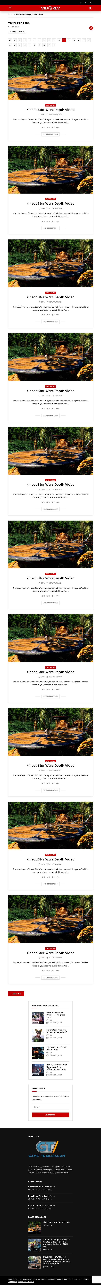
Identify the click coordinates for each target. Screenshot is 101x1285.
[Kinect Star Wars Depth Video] (34, 1228)
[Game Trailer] (50, 8)
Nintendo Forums (40, 1279)
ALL (10, 40)
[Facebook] (80, 2)
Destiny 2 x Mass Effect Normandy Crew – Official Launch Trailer (56, 1067)
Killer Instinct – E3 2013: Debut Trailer (56, 1048)
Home (10, 14)
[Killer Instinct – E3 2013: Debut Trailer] (38, 1053)
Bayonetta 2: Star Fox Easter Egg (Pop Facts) (56, 1031)
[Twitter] (85, 2)
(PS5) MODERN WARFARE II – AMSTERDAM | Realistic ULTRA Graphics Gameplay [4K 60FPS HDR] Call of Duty (57, 1260)
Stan (43, 115)
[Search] (90, 8)
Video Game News (54, 1279)
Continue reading (50, 134)
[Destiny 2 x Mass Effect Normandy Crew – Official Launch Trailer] (38, 1070)
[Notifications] (90, 2)
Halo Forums (78, 1279)
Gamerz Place (67, 1279)
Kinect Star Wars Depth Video (50, 110)
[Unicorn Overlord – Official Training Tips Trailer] (38, 1018)
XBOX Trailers (50, 105)
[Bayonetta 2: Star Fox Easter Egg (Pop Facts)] (38, 1035)
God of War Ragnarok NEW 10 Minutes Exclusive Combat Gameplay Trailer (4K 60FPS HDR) (56, 1243)
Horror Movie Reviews (26, 1282)
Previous (16, 994)
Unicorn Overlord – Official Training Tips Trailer (55, 1014)
